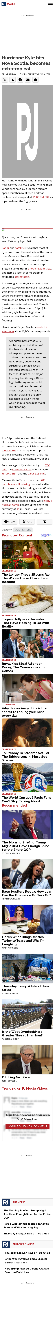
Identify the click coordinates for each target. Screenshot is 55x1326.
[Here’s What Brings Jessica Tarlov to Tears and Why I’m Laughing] (27, 919)
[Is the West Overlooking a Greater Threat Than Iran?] (27, 1013)
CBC (4, 469)
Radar (5, 248)
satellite (20, 248)
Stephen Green (10, 993)
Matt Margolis (10, 948)
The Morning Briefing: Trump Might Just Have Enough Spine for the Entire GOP (25, 846)
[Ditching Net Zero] (27, 1059)
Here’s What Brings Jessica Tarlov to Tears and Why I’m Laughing (23, 940)
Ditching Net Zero (16, 1077)
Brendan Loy (9, 74)
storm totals (22, 276)
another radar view (39, 268)
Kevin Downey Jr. (11, 899)
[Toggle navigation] (50, 4)
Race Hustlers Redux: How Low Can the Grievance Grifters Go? (26, 893)
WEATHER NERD (23, 530)
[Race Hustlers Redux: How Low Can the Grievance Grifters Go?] (27, 873)
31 (18, 509)
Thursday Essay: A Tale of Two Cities (25, 988)
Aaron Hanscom (10, 1039)
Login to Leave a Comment (27, 1126)
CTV (47, 465)
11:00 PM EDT (41, 197)
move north (9, 450)
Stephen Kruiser (11, 853)
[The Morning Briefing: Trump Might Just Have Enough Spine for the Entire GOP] (27, 824)
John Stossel (9, 1081)
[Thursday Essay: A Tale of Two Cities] (27, 968)
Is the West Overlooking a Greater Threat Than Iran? (22, 1033)
